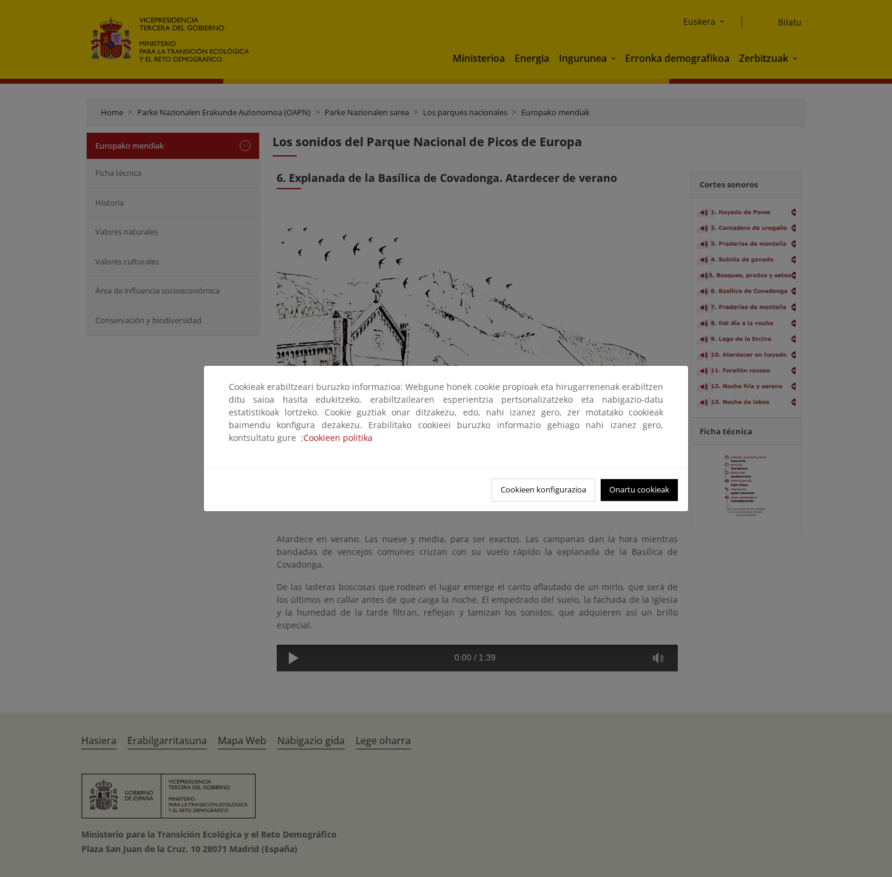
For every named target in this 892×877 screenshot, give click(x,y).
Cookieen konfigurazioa (543, 489)
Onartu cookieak (639, 489)
